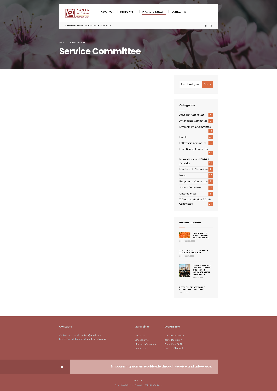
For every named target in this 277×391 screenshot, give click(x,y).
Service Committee (190, 187)
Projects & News (152, 11)
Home (61, 43)
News (182, 175)
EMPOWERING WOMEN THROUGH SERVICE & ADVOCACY (88, 25)
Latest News (142, 340)
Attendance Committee (193, 120)
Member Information (145, 344)
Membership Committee (193, 169)
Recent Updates (190, 222)
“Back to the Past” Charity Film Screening (201, 235)
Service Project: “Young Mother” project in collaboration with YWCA (202, 270)
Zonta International (97, 339)
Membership (127, 11)
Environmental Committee (195, 127)
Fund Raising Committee (194, 149)
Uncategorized (188, 193)
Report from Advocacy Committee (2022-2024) (192, 288)
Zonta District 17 (173, 340)
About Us (106, 11)
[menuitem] (109, 11)
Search (207, 84)
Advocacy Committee (192, 114)
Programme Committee (193, 181)
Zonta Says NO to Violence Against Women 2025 (193, 251)
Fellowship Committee (192, 143)
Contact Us (179, 11)
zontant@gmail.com (90, 335)
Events (183, 137)
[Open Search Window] (211, 25)
